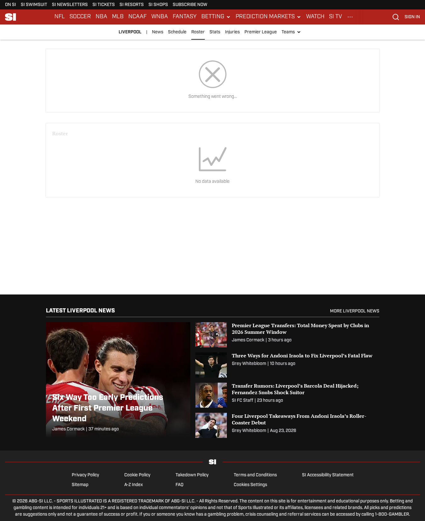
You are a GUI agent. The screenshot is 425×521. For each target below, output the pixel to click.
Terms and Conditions (255, 475)
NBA (101, 17)
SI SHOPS (158, 5)
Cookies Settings (250, 485)
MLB (118, 17)
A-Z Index (133, 485)
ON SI (10, 5)
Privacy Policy (85, 475)
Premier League (260, 32)
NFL (59, 17)
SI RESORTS (132, 5)
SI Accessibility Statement (328, 475)
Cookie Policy (137, 475)
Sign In (412, 17)
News (157, 32)
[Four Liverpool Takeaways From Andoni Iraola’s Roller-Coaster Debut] (287, 425)
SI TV (335, 17)
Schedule (177, 32)
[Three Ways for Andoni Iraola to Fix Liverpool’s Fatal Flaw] (287, 365)
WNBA (159, 17)
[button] (216, 17)
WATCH (315, 17)
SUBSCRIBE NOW (190, 5)
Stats (215, 32)
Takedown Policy (192, 475)
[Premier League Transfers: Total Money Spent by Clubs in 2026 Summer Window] (287, 334)
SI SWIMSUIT (34, 5)
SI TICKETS (103, 5)
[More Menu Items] (350, 17)
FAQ (179, 485)
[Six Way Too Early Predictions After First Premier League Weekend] (118, 380)
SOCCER (80, 17)
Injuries (232, 32)
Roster (198, 32)
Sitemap (80, 485)
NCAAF (137, 17)
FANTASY (185, 17)
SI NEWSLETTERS (70, 5)
